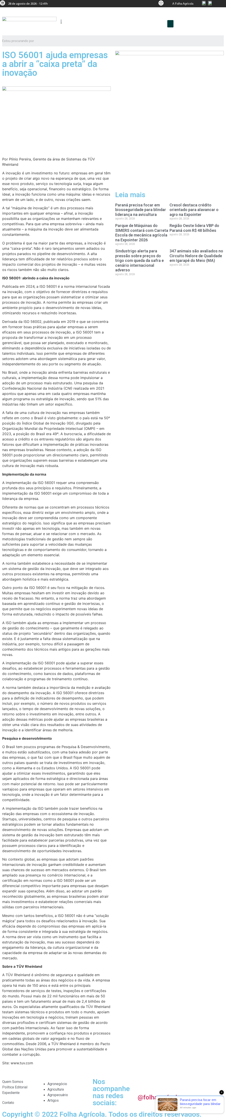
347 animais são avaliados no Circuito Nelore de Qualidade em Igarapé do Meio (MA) (196, 256)
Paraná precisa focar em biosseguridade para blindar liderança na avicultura (140, 210)
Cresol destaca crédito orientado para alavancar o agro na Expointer (194, 210)
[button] (170, 23)
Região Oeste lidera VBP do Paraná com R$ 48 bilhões (194, 228)
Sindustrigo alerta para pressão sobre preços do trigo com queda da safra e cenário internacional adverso (139, 260)
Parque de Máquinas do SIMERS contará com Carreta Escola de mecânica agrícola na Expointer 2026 (141, 232)
